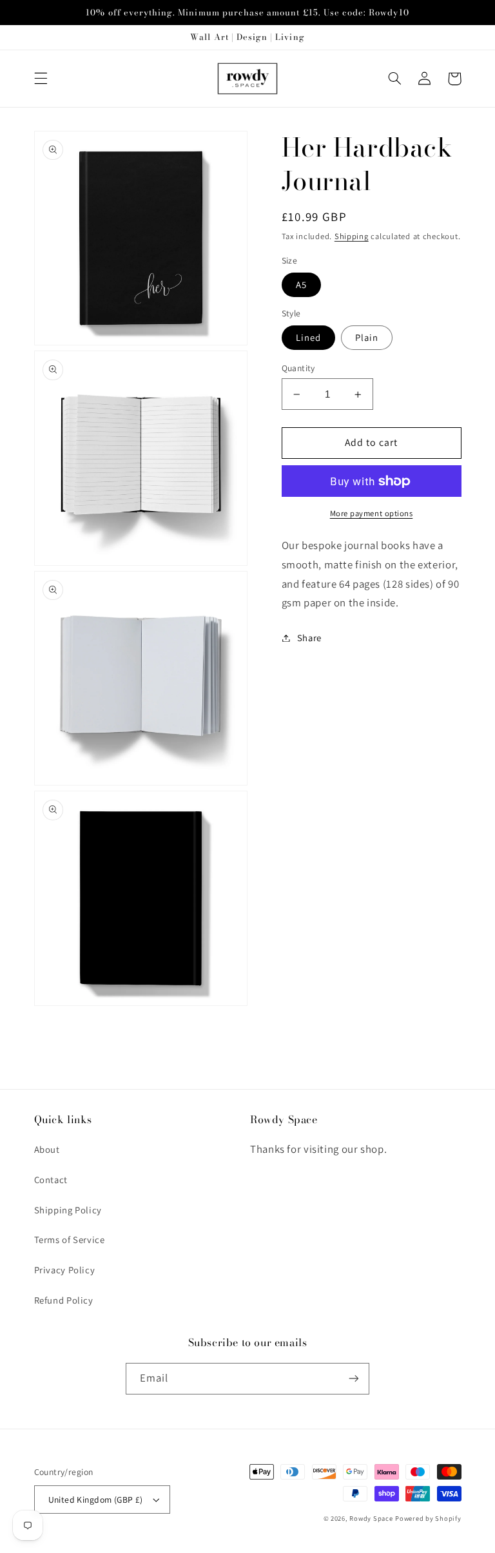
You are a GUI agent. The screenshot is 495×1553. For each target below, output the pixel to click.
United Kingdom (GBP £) (95, 1499)
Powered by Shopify (428, 1518)
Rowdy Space (371, 1518)
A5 (301, 284)
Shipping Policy (68, 1210)
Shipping (352, 236)
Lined (308, 337)
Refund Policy (63, 1300)
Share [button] (309, 638)
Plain (366, 337)
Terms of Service (69, 1239)
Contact (51, 1179)
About (47, 1149)
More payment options (371, 513)
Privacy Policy (64, 1270)
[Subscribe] (354, 1378)
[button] (40, 78)
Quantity (298, 368)
